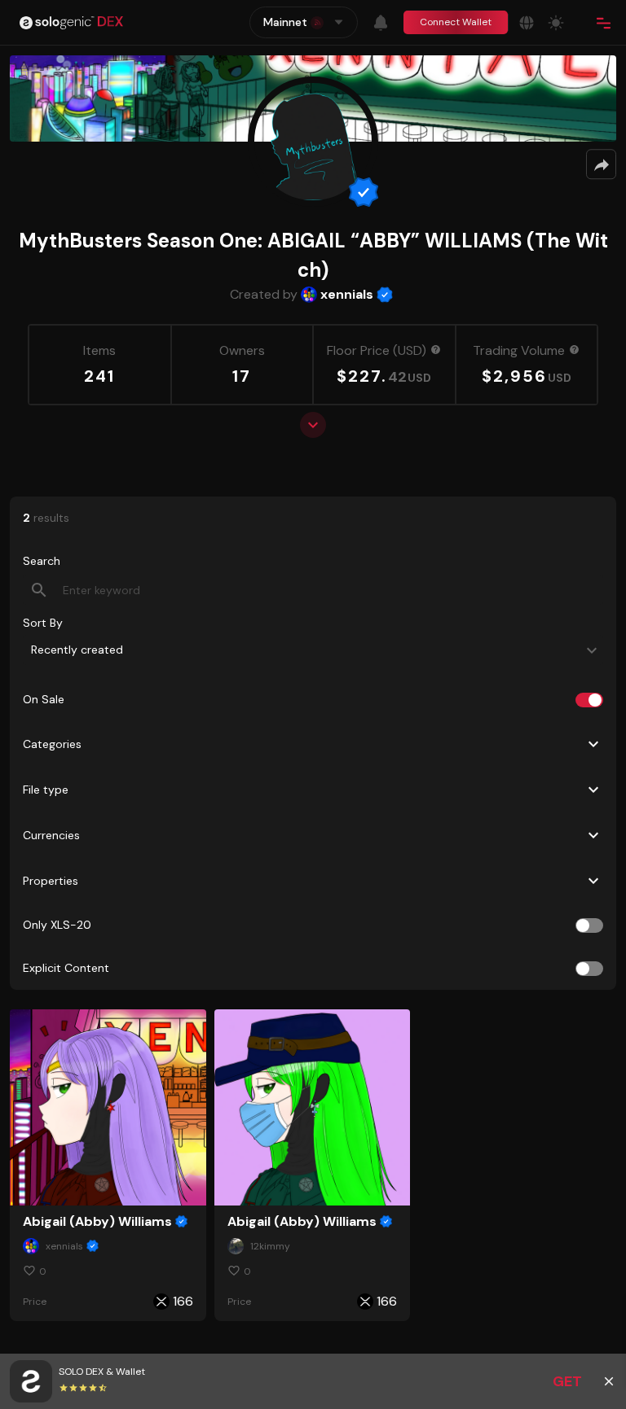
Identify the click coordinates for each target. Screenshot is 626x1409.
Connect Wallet (456, 21)
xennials (346, 294)
